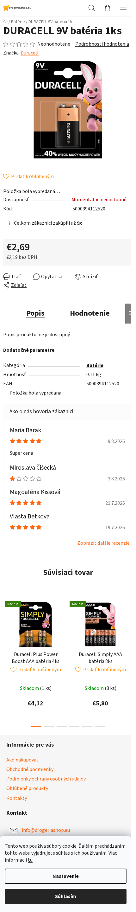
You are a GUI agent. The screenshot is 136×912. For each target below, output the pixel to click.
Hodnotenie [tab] (90, 313)
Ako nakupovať (22, 759)
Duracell (30, 52)
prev (7, 627)
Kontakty (16, 798)
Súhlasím (65, 896)
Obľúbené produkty (27, 788)
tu (30, 860)
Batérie (94, 365)
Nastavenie (66, 876)
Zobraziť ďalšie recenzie (103, 543)
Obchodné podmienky (29, 769)
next (129, 627)
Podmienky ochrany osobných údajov (46, 778)
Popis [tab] (35, 313)
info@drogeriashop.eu (46, 829)
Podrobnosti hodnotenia (102, 44)
